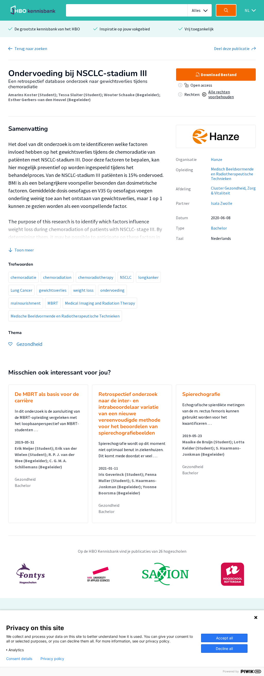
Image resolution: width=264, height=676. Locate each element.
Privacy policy (52, 659)
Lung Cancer (21, 290)
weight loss (83, 290)
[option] (216, 136)
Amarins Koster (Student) (32, 94)
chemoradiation (57, 277)
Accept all (224, 638)
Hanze (216, 159)
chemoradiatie (23, 277)
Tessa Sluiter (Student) (80, 94)
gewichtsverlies (53, 290)
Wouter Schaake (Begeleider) (131, 94)
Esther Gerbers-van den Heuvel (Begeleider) (49, 99)
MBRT (52, 303)
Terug (30, 48)
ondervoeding (112, 290)
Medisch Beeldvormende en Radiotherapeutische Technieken (232, 174)
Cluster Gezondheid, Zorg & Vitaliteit (233, 190)
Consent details (19, 659)
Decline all (224, 648)
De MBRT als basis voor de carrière (47, 397)
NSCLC (125, 277)
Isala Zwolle (221, 203)
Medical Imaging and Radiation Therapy (100, 303)
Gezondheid (25, 479)
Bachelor (219, 228)
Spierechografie (201, 394)
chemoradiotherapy (95, 277)
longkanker (148, 277)
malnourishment (26, 303)
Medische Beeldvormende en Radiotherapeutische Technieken (65, 316)
